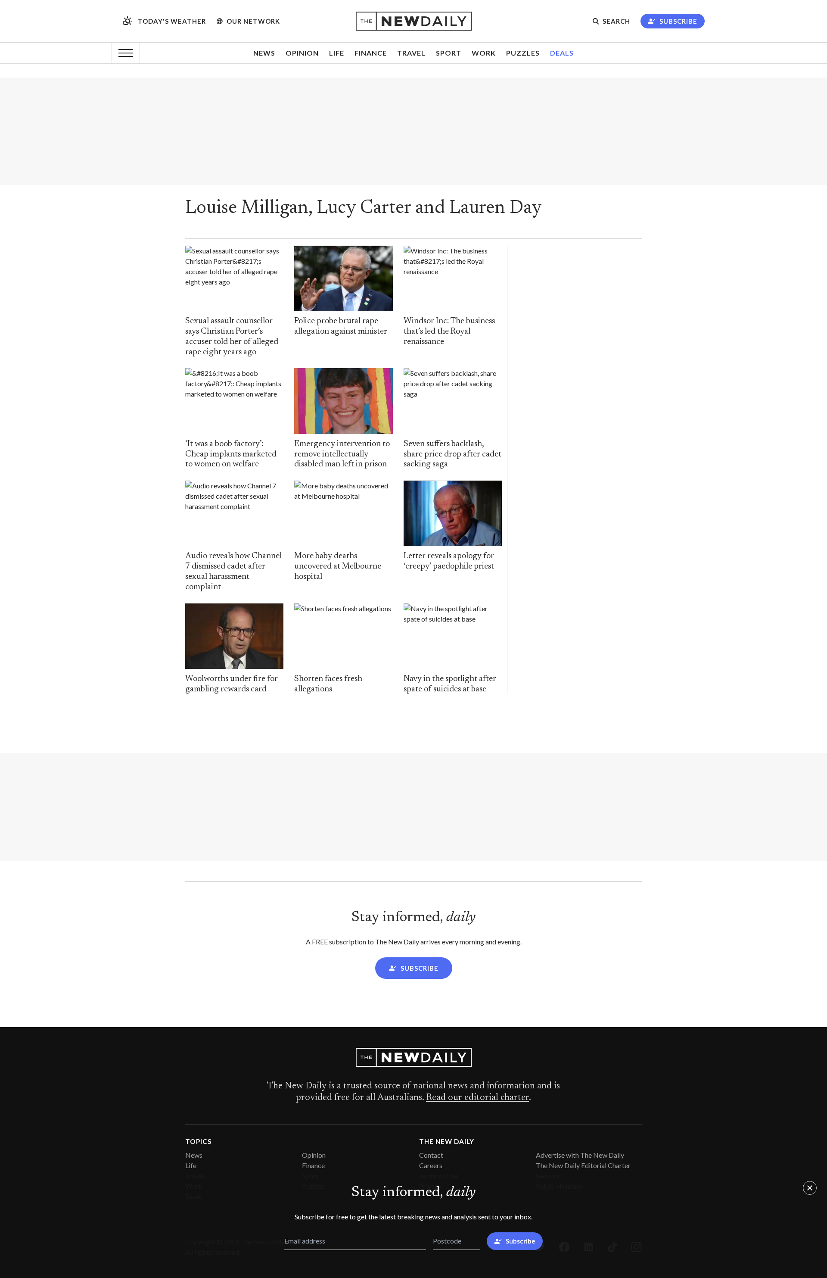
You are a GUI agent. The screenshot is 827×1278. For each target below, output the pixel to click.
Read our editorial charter (477, 1098)
